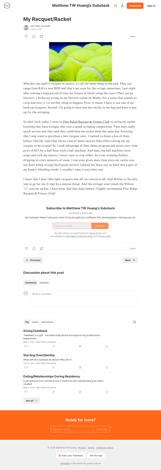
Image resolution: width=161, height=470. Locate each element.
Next (128, 260)
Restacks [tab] (44, 282)
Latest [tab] (35, 322)
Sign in (151, 5)
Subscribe (135, 5)
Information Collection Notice (79, 236)
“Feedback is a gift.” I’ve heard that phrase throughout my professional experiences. (61, 337)
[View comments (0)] (34, 36)
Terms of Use (96, 233)
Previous (35, 260)
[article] (80, 338)
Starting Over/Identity (39, 355)
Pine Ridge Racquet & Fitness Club (86, 122)
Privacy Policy (104, 236)
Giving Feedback (35, 331)
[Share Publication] (122, 6)
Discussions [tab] (47, 322)
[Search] (115, 6)
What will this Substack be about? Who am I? (47, 359)
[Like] (26, 36)
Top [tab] (27, 322)
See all (29, 400)
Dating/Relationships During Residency (51, 376)
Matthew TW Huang (40, 26)
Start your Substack (72, 455)
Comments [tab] (30, 282)
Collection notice (105, 447)
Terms (91, 447)
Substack (65, 463)
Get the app (96, 455)
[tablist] (36, 283)
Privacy (82, 447)
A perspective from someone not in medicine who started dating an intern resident (63, 382)
